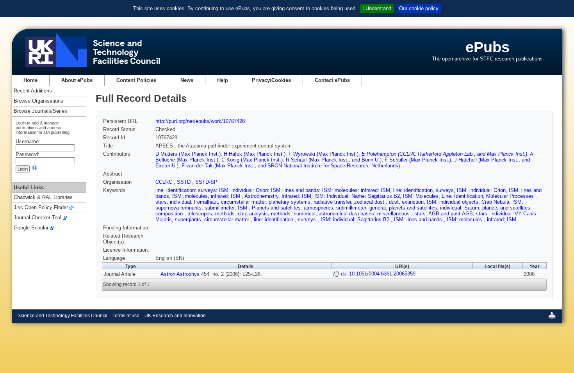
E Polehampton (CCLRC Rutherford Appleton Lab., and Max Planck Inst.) (444, 154)
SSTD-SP (206, 182)
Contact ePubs (332, 80)
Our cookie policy (419, 8)
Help (222, 80)
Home (30, 80)
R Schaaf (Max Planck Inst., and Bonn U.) (333, 160)
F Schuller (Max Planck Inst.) (418, 160)
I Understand (376, 8)
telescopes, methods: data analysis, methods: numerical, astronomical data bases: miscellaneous (299, 214)
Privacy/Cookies (271, 80)
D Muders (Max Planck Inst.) (188, 154)
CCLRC (164, 182)
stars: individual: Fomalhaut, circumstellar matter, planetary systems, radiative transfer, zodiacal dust (270, 202)
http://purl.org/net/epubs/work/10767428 (200, 121)
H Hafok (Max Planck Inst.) (254, 154)
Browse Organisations (38, 101)
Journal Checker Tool (37, 218)
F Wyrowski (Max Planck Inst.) (323, 154)
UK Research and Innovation (175, 315)
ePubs (487, 47)
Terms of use (125, 315)
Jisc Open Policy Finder (41, 208)
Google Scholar (31, 228)
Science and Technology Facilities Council (62, 315)
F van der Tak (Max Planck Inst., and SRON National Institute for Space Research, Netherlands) (291, 166)
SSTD (184, 182)
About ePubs (77, 80)
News (186, 80)
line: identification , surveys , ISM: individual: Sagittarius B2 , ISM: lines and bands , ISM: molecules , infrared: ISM (385, 219)
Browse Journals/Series (40, 111)
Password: (27, 154)
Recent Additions (33, 91)
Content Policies (136, 80)
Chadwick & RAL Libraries (43, 198)
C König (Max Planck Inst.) (252, 160)
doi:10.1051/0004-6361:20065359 (378, 274)
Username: (28, 141)
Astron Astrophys (180, 274)
